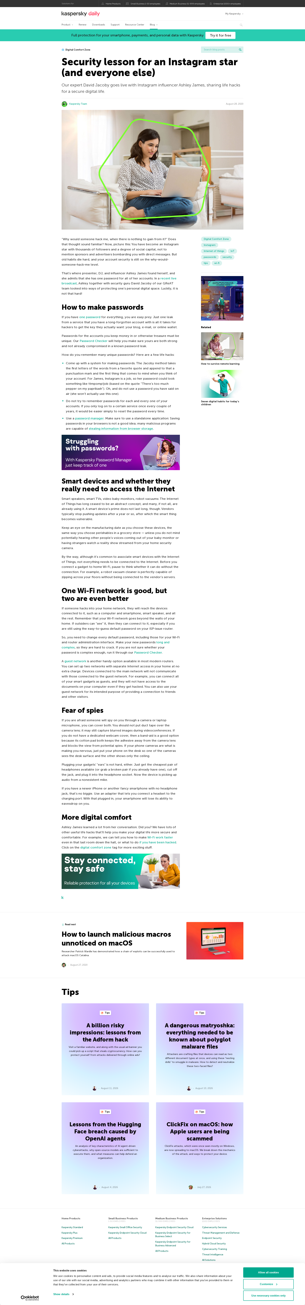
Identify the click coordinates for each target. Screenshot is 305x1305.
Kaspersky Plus (69, 1232)
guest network (75, 661)
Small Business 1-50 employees (145, 3)
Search (240, 49)
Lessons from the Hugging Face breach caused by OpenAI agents (105, 1131)
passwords (210, 257)
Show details (61, 1294)
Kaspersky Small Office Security (125, 1227)
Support (115, 24)
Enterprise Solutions (214, 1218)
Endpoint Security (212, 1238)
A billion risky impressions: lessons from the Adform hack (105, 1032)
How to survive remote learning (220, 363)
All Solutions (209, 1260)
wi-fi (216, 263)
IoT (232, 251)
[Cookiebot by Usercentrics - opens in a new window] (29, 1298)
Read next (70, 924)
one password (89, 317)
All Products (68, 1243)
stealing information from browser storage (121, 429)
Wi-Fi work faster (160, 837)
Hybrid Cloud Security (214, 1243)
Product (66, 24)
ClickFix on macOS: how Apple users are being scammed (200, 1131)
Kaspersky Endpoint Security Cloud (127, 1232)
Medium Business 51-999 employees (187, 3)
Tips (107, 1012)
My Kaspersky (233, 13)
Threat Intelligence (212, 1254)
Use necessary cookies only (268, 1295)
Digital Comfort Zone (77, 49)
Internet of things (214, 251)
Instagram (210, 245)
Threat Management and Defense (221, 1232)
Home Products (113, 3)
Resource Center (134, 24)
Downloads (98, 24)
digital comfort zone (95, 847)
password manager (89, 418)
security (227, 257)
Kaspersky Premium (72, 1238)
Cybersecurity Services (214, 1227)
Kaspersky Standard (72, 1227)
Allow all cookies (268, 1272)
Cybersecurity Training (214, 1249)
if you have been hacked (157, 842)
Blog (152, 24)
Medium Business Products (171, 1218)
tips (206, 263)
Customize (266, 1284)
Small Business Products (123, 1218)
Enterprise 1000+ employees (227, 3)
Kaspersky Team (78, 104)
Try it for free (220, 35)
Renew (82, 24)
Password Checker (93, 341)
